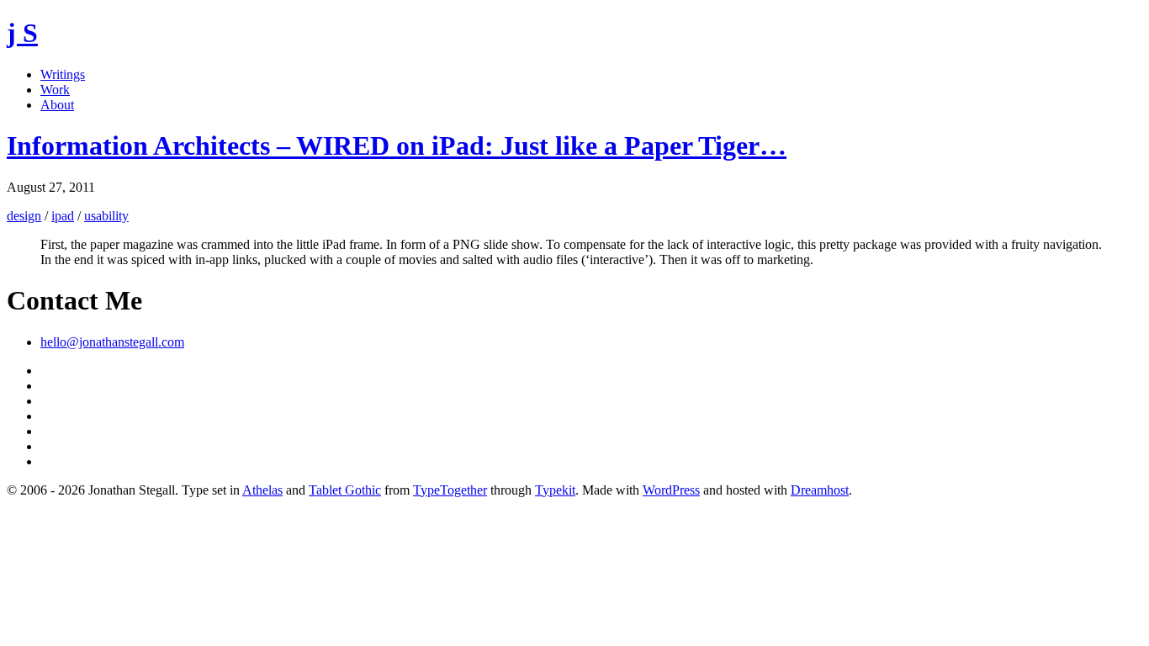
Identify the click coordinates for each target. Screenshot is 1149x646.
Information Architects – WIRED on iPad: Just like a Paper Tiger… (396, 145)
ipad (62, 216)
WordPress (671, 490)
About (57, 105)
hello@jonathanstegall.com (112, 342)
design (24, 216)
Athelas (262, 490)
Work (55, 89)
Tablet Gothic (345, 490)
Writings (62, 74)
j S (22, 33)
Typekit (555, 490)
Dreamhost (820, 490)
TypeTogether (450, 490)
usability (106, 216)
